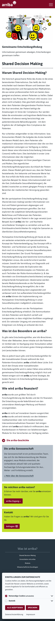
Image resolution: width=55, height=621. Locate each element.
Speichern (32, 608)
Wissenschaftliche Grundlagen (27, 567)
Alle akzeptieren (15, 608)
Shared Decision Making (27, 555)
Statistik (12, 601)
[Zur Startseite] (27, 3)
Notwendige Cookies (21, 596)
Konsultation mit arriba (27, 559)
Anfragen (10, 526)
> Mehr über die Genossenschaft (19, 476)
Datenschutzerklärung (14, 614)
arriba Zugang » (13, 501)
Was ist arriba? (27, 548)
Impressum (30, 614)
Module (27, 563)
